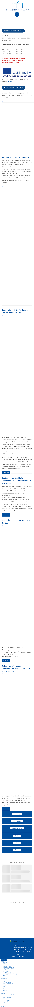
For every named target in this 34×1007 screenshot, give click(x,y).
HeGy (2, 961)
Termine (17, 850)
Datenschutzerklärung (18, 947)
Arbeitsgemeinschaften (9, 970)
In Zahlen (5, 965)
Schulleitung (6, 980)
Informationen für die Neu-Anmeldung (13, 995)
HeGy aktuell (17, 814)
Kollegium (5, 981)
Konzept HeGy (7, 966)
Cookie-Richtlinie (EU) (18, 956)
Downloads (6, 999)
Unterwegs (6, 971)
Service (3, 993)
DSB (18, 954)
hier (11, 81)
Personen (4, 978)
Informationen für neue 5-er (13, 88)
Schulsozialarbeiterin (8, 984)
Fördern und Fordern (8, 968)
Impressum (18, 945)
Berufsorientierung (8, 972)
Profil (4, 963)
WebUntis (17, 835)
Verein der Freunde (8, 989)
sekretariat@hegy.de (27, 951)
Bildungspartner (17, 821)
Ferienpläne (6, 996)
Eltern (4, 987)
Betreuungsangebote (8, 967)
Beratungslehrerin (7, 982)
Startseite (4, 960)
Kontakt (3, 1006)
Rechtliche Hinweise (17, 950)
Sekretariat (6, 985)
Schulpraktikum (7, 1000)
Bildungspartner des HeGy (10, 974)
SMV (4, 986)
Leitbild (5, 962)
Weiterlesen (6, 472)
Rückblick (5, 1001)
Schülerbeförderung (17, 828)
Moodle (17, 842)
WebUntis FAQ (7, 997)
